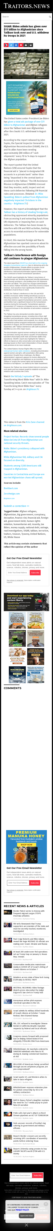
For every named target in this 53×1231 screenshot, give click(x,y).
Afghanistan (10, 514)
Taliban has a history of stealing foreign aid (25, 212)
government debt (17, 521)
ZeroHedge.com (12, 493)
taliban (34, 530)
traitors (7, 534)
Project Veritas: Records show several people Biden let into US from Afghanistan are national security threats (26, 439)
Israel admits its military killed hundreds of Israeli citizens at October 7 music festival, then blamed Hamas (31, 1013)
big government (25, 514)
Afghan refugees (28, 511)
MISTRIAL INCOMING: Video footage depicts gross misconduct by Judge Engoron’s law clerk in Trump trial (28, 990)
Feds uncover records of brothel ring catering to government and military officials (29, 1125)
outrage (44, 527)
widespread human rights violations (17, 351)
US (5, 537)
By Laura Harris (28, 1131)
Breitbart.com (11, 488)
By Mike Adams (28, 947)
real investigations (13, 530)
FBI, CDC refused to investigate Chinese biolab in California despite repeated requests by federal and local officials (30, 1026)
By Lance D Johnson (29, 1006)
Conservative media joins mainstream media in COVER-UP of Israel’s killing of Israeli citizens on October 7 (30, 967)
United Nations (37, 534)
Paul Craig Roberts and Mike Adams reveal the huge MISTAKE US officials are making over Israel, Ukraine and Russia (31, 941)
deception (9, 518)
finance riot (21, 518)
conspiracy (39, 514)
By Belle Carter (28, 1059)
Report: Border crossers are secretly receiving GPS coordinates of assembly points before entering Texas (30, 1138)
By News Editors (28, 934)
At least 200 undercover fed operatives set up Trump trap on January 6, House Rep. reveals (30, 954)
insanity (36, 524)
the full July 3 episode (21, 376)
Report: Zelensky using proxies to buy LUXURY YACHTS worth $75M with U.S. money (30, 1151)
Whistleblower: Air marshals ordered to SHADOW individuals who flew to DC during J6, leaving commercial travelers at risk (30, 1053)
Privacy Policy (22, 1210)
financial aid (34, 518)
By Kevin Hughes (28, 1157)
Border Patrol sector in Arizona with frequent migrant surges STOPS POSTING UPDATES (28, 913)
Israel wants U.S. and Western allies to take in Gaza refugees (30, 1078)
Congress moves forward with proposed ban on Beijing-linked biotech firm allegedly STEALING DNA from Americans (31, 1038)
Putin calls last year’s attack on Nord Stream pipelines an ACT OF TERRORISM (30, 1114)
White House (13, 537)
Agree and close (26, 1216)
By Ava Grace (27, 1044)
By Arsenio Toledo (29, 1031)
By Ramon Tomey (29, 919)
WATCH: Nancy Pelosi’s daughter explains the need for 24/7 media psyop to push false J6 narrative (31, 1102)
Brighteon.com (9, 498)
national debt (32, 527)
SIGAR (26, 530)
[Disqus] (26, 725)
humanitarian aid (22, 524)
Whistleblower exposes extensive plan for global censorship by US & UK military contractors (30, 1089)
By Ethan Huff (27, 959)
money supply (18, 527)
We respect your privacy (36, 1190)
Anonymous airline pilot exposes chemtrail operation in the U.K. (27, 1001)
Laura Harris (21, 40)
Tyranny (25, 534)
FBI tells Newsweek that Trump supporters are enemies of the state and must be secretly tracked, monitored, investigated (31, 927)
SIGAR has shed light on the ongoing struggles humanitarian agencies (25, 264)
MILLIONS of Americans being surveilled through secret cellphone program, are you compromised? (31, 1066)
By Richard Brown (29, 1144)
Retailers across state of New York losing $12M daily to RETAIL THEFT (31, 978)
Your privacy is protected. (15, 580)
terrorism (43, 530)
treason (16, 534)
